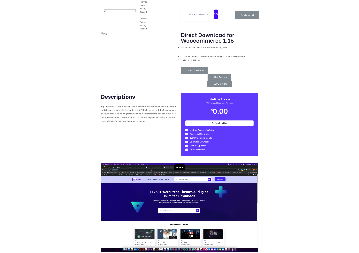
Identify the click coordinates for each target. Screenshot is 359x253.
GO (216, 14)
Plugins (143, 5)
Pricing (143, 8)
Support (143, 11)
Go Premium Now (219, 122)
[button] (160, 15)
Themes (143, 1)
